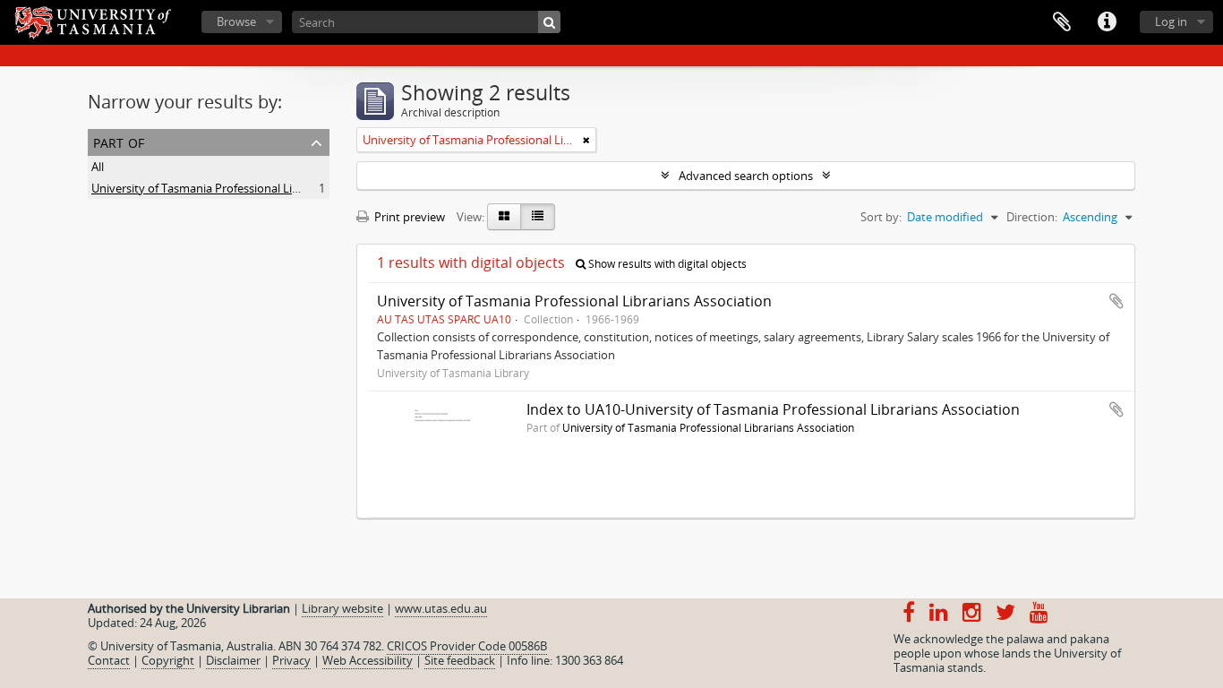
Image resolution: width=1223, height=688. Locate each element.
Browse (236, 21)
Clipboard (1061, 22)
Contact (109, 660)
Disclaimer (233, 660)
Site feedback (459, 660)
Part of (118, 141)
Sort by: (881, 217)
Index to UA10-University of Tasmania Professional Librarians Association (773, 409)
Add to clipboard (1116, 301)
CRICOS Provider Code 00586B (467, 646)
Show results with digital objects (666, 263)
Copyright (167, 660)
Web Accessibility (367, 660)
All (97, 167)
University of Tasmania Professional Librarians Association (245, 188)
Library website (342, 608)
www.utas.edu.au (441, 608)
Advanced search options (746, 176)
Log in (1171, 21)
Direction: (1031, 217)
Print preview (408, 217)
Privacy (291, 660)
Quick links (1106, 22)
